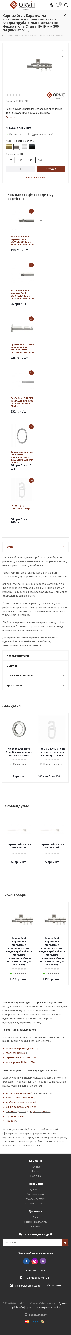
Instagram (34, 1261)
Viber (43, 1261)
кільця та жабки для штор (21, 1106)
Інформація (36, 1184)
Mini (33, 1062)
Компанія (35, 1161)
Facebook (26, 1261)
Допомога (35, 1189)
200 (20, 160)
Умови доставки (35, 1198)
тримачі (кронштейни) (19, 1092)
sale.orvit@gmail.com (27, 1285)
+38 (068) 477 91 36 (37, 1277)
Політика (35, 1175)
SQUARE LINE (30, 1057)
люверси (11, 1120)
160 (10, 160)
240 (30, 160)
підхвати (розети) (40, 1111)
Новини (35, 1171)
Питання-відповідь (35, 1221)
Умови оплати (35, 1194)
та (29, 1062)
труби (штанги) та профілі (21, 1102)
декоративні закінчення (20, 1097)
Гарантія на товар (35, 1203)
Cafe (24, 1062)
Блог (35, 1217)
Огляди (35, 1226)
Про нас (35, 1166)
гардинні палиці (15, 1116)
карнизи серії (14, 1057)
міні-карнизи (13, 1062)
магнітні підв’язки (16, 1111)
